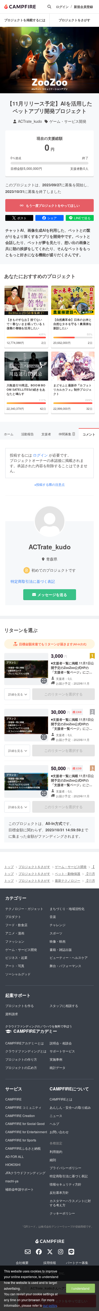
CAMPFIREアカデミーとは (24, 1043)
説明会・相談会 (61, 1043)
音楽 (53, 916)
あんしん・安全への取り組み (70, 1107)
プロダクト (13, 916)
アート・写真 (14, 965)
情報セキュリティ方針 (65, 1184)
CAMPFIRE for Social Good (25, 1123)
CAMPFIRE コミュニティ (23, 1107)
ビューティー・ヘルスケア (69, 957)
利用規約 (56, 1151)
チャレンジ (57, 924)
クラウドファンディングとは (25, 1051)
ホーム (8, 434)
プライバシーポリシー (65, 1167)
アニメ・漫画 (14, 933)
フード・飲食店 (16, 924)
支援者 (46, 434)
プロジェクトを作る (19, 1005)
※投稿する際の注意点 (49, 484)
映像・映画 (57, 941)
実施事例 (56, 1059)
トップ (9, 866)
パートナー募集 (77, 1262)
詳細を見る (15, 694)
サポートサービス (62, 1051)
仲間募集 (66, 434)
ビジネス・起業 (16, 957)
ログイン (62, 7)
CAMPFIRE (13, 1099)
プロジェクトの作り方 (21, 1059)
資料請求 (11, 1013)
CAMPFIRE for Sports (20, 1140)
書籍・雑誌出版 (61, 949)
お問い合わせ (59, 1131)
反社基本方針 (59, 1192)
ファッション (14, 941)
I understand (80, 1288)
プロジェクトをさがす (74, 20)
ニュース (56, 1115)
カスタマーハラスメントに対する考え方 (70, 1202)
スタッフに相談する (64, 1005)
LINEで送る (82, 218)
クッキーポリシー (62, 1213)
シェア (52, 218)
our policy (50, 1305)
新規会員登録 (83, 7)
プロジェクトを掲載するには (24, 20)
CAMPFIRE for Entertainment (26, 1131)
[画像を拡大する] (44, 680)
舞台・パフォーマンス (65, 965)
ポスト (22, 218)
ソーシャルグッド (18, 974)
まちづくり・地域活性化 (67, 908)
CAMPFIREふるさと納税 (23, 1148)
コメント (89, 434)
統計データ (57, 1067)
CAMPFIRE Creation (20, 1115)
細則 (53, 1159)
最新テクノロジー (67, 880)
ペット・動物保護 (67, 873)
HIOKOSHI (12, 1164)
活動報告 (27, 434)
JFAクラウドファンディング (25, 1172)
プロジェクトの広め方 (21, 1067)
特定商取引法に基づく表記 (33, 581)
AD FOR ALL (14, 1156)
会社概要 (22, 1262)
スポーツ (56, 933)
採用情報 (49, 1262)
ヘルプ (54, 1123)
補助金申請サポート (19, 1189)
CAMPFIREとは (61, 1099)
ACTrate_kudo (30, 121)
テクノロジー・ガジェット (24, 908)
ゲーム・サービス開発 (67, 121)
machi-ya (11, 1181)
